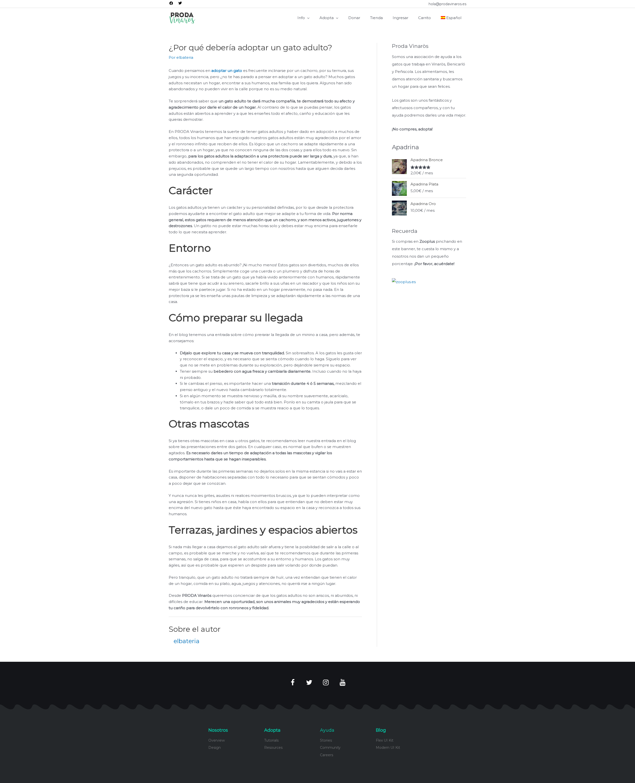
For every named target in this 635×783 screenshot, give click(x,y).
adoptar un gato (226, 70)
